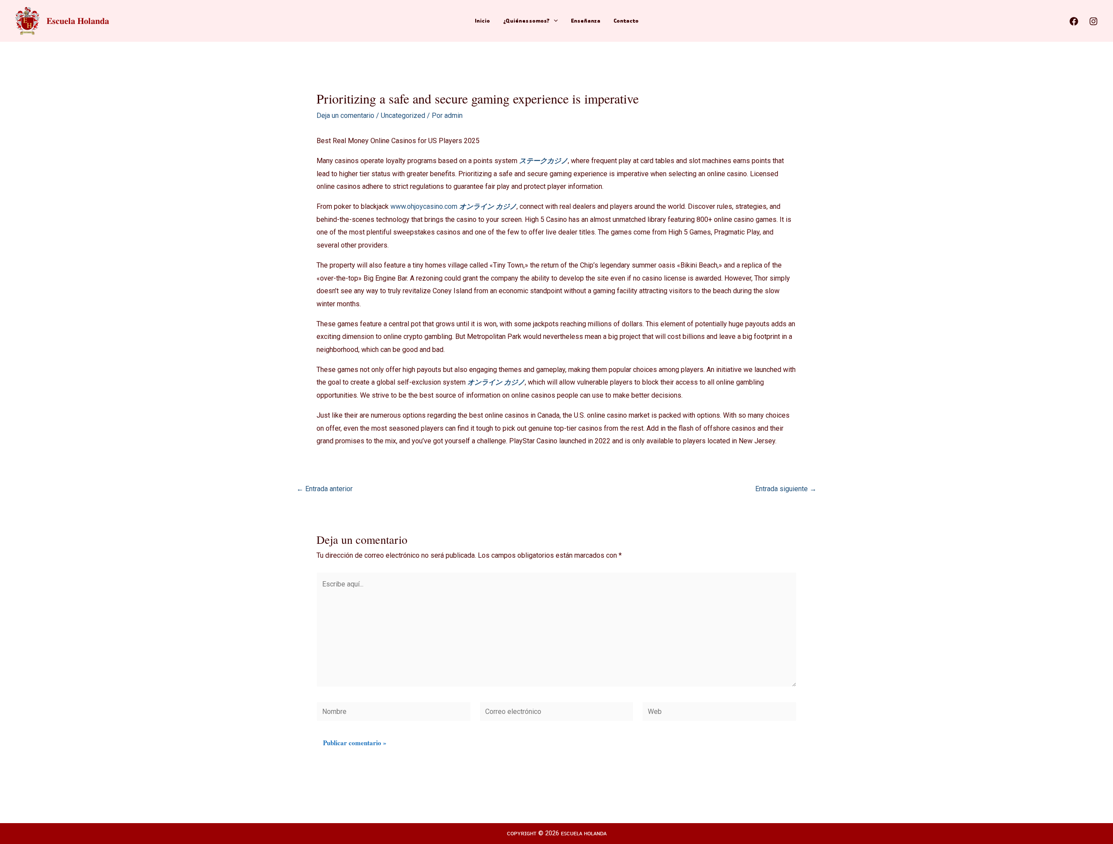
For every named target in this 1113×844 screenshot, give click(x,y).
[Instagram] (1093, 21)
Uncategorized (403, 115)
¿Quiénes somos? (526, 21)
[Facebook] (1074, 21)
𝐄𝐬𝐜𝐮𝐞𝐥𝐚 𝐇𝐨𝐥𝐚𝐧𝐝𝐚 (78, 21)
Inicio (482, 21)
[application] (554, 20)
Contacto (626, 21)
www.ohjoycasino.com (423, 206)
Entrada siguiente (785, 489)
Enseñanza (585, 21)
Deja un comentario (345, 115)
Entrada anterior (325, 489)
